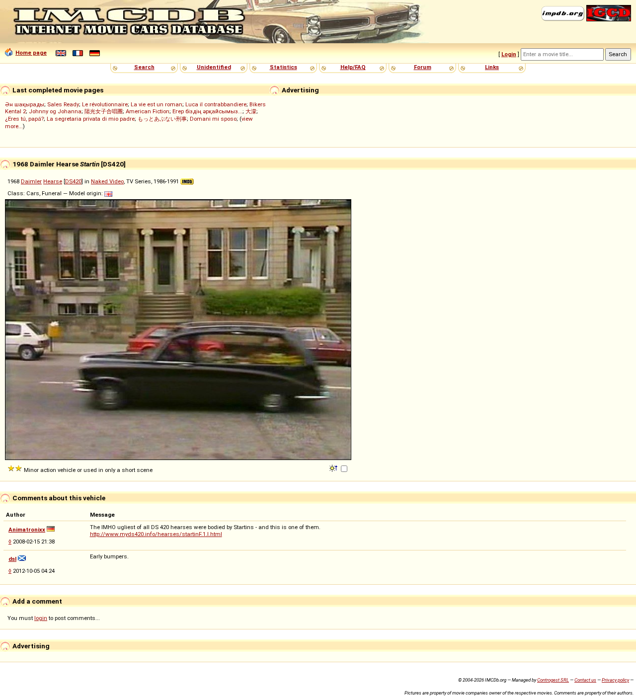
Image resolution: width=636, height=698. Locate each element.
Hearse (52, 181)
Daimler (31, 181)
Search (144, 67)
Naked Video (107, 181)
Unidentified (214, 67)
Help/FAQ (353, 67)
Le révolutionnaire (105, 104)
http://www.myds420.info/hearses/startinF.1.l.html (156, 534)
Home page (31, 52)
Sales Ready (63, 104)
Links (492, 67)
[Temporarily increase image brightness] (334, 467)
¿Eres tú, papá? (24, 118)
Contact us (585, 680)
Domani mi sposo (213, 118)
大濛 (250, 111)
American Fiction (147, 111)
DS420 (73, 181)
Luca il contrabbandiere (215, 104)
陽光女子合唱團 (103, 111)
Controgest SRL (553, 680)
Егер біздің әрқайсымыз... (207, 111)
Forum (422, 67)
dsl (12, 558)
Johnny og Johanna (55, 111)
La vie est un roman (156, 104)
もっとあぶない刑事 (162, 118)
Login (508, 54)
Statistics (283, 67)
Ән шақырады (24, 104)
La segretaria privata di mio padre (91, 118)
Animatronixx (26, 529)
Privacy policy (615, 680)
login (40, 618)
